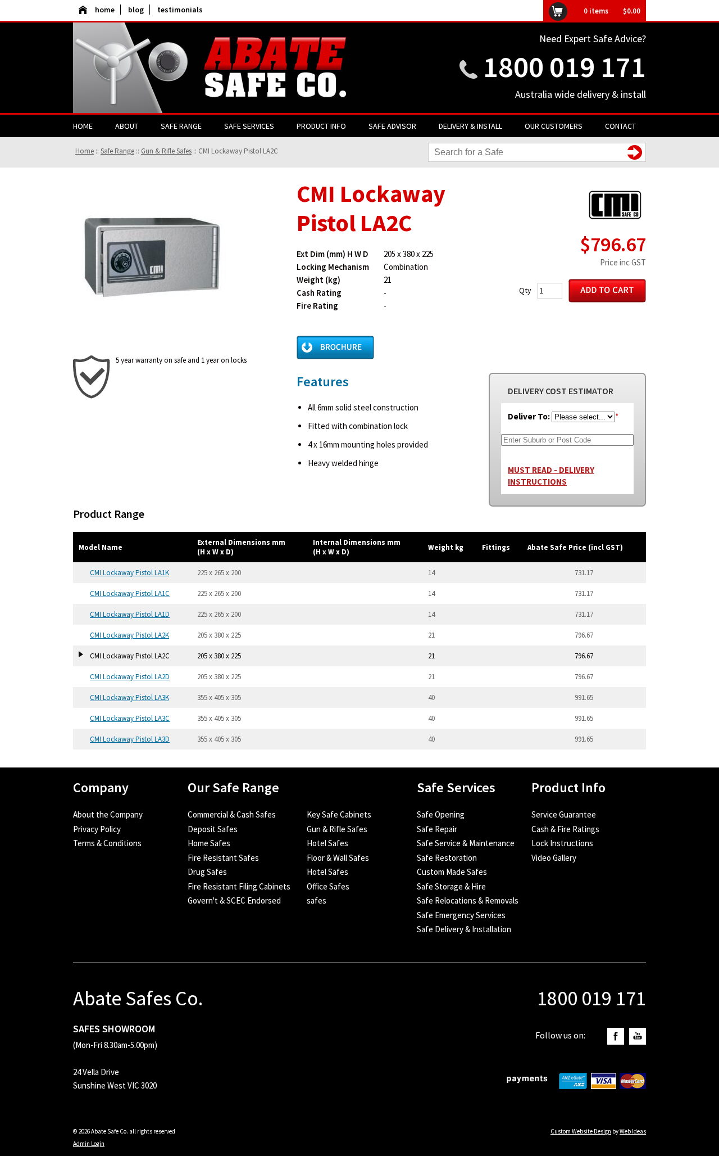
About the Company (108, 814)
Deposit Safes (213, 829)
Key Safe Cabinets (339, 814)
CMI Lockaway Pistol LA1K (129, 572)
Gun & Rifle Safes (166, 151)
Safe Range (181, 126)
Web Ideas (633, 1131)
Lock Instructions (562, 843)
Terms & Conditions (107, 843)
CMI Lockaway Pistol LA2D (130, 676)
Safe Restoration (447, 857)
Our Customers (554, 126)
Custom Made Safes (452, 871)
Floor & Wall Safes (338, 857)
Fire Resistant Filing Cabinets (239, 886)
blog (136, 9)
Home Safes (209, 843)
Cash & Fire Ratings (565, 829)
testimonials (180, 9)
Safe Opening (441, 814)
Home (83, 126)
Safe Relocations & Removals (467, 900)
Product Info (321, 126)
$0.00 (631, 11)
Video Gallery (553, 857)
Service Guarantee (563, 814)
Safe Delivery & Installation (464, 929)
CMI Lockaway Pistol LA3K (129, 697)
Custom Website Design (580, 1131)
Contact (620, 126)
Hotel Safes (327, 843)
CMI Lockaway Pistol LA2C (238, 151)
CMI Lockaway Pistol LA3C (130, 718)
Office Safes (328, 886)
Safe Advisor (392, 126)
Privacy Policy (97, 829)
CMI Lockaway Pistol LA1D (130, 614)
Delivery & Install (470, 126)
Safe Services (249, 126)
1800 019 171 (564, 66)
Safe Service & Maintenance (466, 843)
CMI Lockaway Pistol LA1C (130, 593)
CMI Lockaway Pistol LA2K (129, 635)
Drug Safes (207, 871)
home (105, 9)
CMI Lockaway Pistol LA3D (130, 739)
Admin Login (88, 1144)
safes (316, 900)
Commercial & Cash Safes (232, 814)
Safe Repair (437, 829)
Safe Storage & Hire (451, 886)
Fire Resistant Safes (223, 857)
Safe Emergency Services (461, 915)
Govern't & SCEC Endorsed (234, 900)
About (126, 126)
